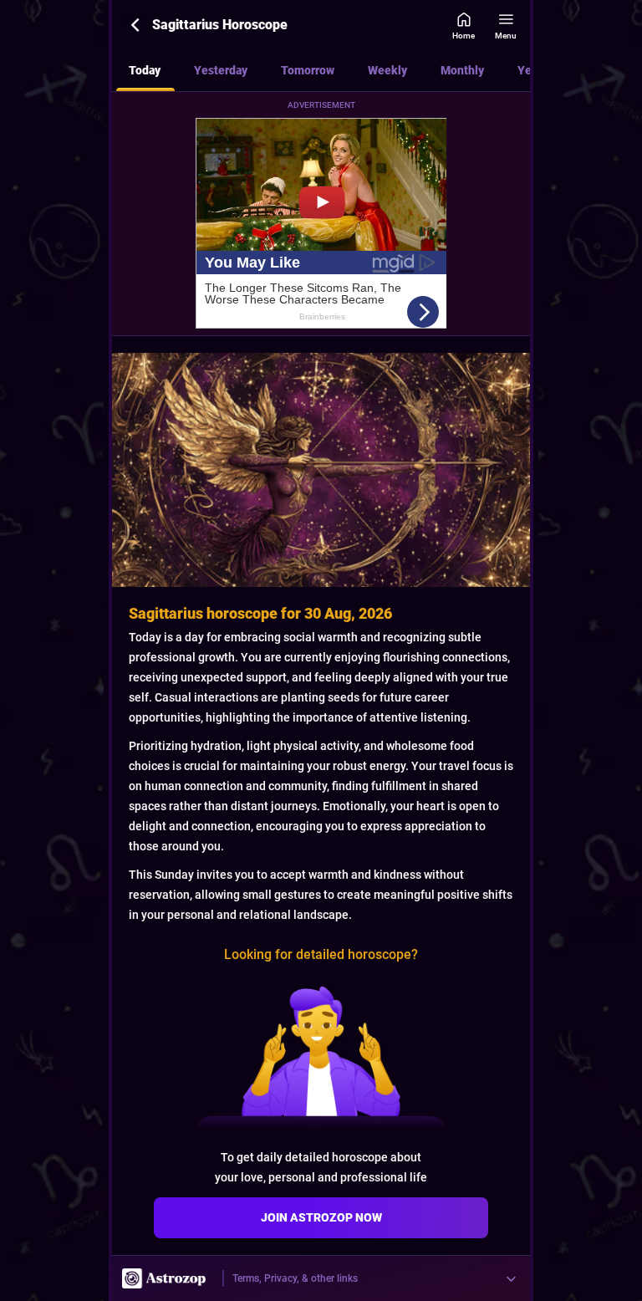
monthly (462, 70)
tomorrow (307, 70)
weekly (387, 70)
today (144, 70)
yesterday (220, 70)
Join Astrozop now (321, 1217)
